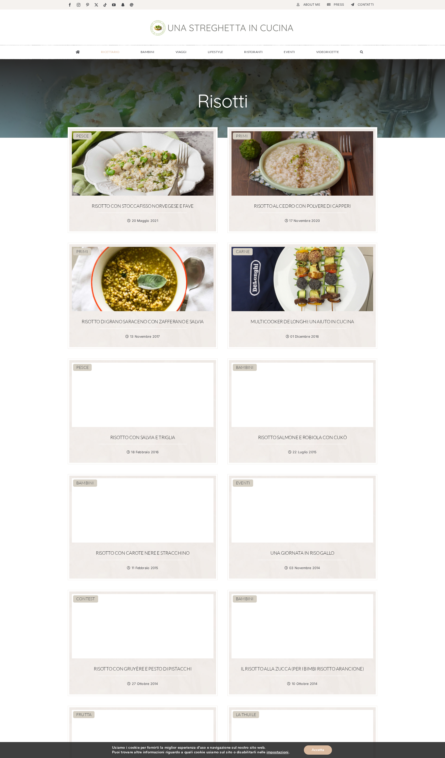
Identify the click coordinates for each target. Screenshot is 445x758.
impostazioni (278, 752)
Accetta (318, 749)
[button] (361, 52)
